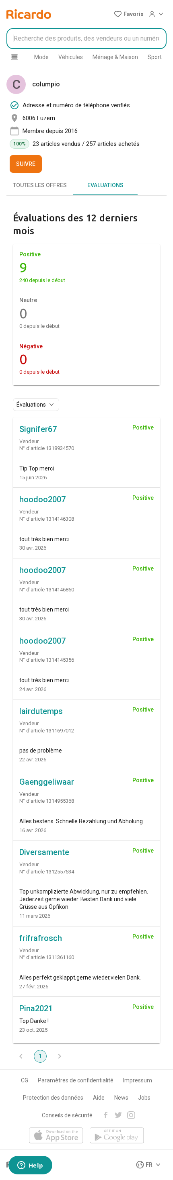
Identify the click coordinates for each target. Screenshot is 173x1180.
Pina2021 (36, 1008)
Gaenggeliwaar (46, 782)
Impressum (137, 1080)
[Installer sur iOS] (56, 1136)
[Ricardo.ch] (28, 14)
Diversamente (44, 852)
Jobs (144, 1097)
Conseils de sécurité (67, 1115)
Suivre (25, 164)
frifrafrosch (40, 938)
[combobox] (86, 38)
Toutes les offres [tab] (40, 185)
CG (24, 1080)
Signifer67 (38, 429)
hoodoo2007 (42, 499)
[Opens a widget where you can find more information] (30, 1166)
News (121, 1097)
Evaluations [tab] (105, 185)
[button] (129, 14)
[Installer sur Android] (117, 1136)
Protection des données (53, 1097)
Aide (99, 1097)
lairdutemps (41, 711)
